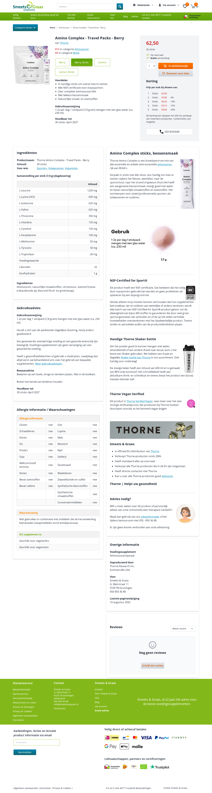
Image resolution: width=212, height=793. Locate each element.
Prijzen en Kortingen (23, 706)
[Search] (120, 6)
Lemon (102, 62)
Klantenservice (20, 693)
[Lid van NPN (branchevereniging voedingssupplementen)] (134, 766)
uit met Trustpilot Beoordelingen (128, 788)
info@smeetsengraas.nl (66, 704)
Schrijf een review (152, 665)
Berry (62, 62)
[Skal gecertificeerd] (143, 766)
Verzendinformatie (22, 698)
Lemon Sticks (66, 72)
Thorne (64, 43)
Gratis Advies (102, 710)
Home (52, 27)
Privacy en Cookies (22, 711)
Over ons (112, 16)
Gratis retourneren (93, 16)
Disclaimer (18, 720)
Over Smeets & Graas (106, 693)
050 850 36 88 (61, 701)
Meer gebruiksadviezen (48, 363)
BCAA (76, 53)
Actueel (99, 689)
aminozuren (165, 164)
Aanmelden (25, 752)
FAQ (97, 697)
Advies (134, 16)
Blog (125, 16)
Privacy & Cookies (62, 788)
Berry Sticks (82, 62)
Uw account (169, 5)
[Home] (31, 6)
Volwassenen (56, 168)
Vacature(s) (59, 708)
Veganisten (71, 168)
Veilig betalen (17, 16)
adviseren (167, 476)
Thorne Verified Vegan (139, 401)
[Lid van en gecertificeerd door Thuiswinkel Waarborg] (112, 766)
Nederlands (143, 5)
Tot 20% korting (71, 16)
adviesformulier (150, 516)
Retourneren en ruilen (24, 702)
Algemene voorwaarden (25, 715)
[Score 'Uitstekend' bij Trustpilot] (159, 766)
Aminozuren (64, 27)
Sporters (42, 168)
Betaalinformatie (21, 689)
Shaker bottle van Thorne (135, 357)
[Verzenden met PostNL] (125, 766)
